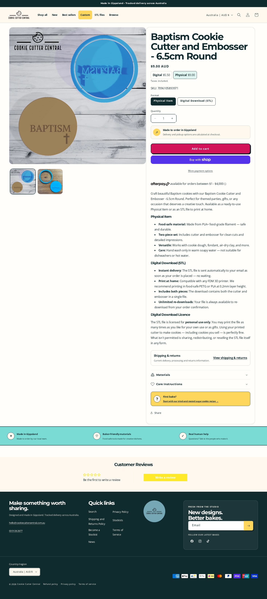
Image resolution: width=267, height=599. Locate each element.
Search (92, 511)
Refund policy (50, 584)
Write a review (165, 477)
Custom (85, 15)
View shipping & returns (230, 358)
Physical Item (163, 100)
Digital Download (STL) (196, 100)
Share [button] (157, 413)
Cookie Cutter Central (28, 584)
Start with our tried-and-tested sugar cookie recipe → (191, 401)
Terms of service (87, 584)
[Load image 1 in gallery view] (23, 181)
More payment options (200, 170)
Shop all (42, 15)
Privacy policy (68, 584)
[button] (239, 15)
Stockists (118, 520)
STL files (99, 15)
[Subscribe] (248, 526)
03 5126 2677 (16, 530)
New (54, 15)
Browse (113, 15)
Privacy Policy (120, 512)
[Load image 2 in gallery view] (50, 181)
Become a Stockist (94, 532)
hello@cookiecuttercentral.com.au (27, 522)
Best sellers (69, 15)
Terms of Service (118, 532)
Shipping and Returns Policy (96, 522)
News (91, 542)
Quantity (156, 111)
